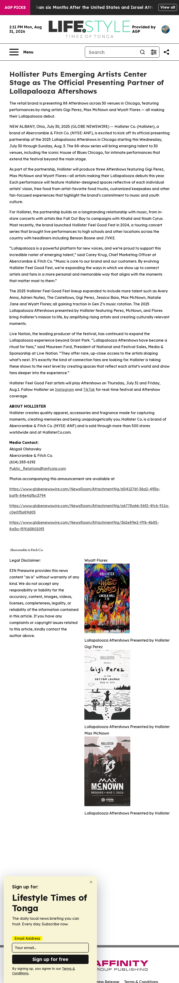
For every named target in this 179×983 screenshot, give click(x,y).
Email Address (27, 938)
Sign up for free (50, 959)
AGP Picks (15, 7)
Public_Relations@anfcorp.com (37, 468)
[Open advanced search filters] (153, 52)
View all (167, 7)
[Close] (91, 882)
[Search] (142, 52)
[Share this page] (166, 52)
